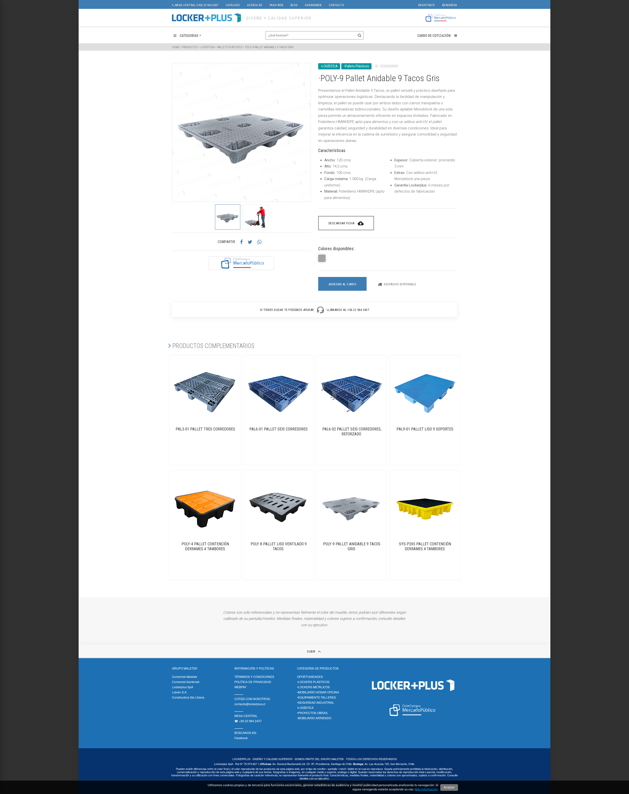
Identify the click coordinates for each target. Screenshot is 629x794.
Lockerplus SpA (182, 687)
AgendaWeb (313, 5)
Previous (168, 216)
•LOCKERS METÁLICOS (313, 687)
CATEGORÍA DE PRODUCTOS (318, 668)
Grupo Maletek (184, 668)
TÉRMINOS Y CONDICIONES (254, 676)
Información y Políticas (254, 668)
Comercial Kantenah (186, 682)
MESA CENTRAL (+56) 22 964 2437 (196, 5)
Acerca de (254, 5)
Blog (294, 5)
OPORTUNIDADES (310, 676)
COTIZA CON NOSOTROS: (252, 699)
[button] (187, 35)
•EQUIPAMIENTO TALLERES (316, 697)
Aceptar (449, 787)
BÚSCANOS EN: (245, 733)
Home (176, 47)
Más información (426, 789)
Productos (189, 47)
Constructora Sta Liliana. (188, 697)
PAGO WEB (276, 5)
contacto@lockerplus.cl (249, 704)
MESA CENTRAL (245, 716)
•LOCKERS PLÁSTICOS (313, 682)
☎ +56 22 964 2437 (248, 721)
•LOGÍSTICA (207, 47)
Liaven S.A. (179, 692)
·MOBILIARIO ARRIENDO (314, 718)
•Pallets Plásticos (229, 47)
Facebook (241, 738)
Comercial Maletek (184, 676)
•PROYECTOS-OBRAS (312, 713)
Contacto (336, 5)
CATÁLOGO (233, 5)
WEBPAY (240, 687)
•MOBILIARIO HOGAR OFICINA (318, 692)
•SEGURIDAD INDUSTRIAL (315, 702)
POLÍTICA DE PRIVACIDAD (252, 682)
